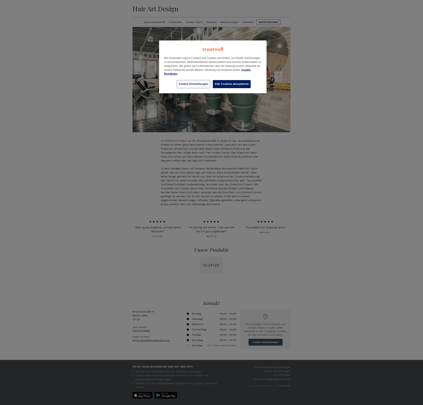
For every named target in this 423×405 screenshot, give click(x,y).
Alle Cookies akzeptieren (232, 84)
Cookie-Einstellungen (193, 84)
